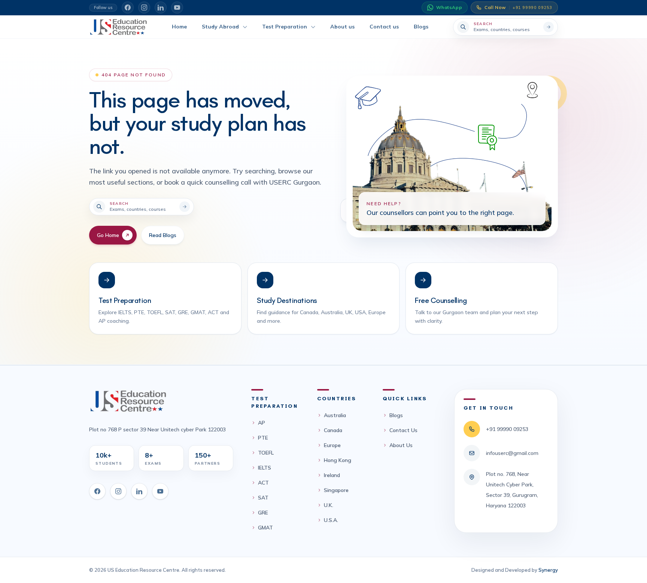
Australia (335, 415)
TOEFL (266, 452)
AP (261, 422)
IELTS (264, 467)
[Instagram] (118, 491)
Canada (333, 430)
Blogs (396, 415)
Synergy (548, 570)
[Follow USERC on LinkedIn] (161, 7)
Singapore (336, 490)
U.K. (328, 505)
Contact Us (403, 430)
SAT (263, 497)
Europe (332, 445)
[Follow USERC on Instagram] (144, 7)
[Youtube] (160, 491)
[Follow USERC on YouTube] (177, 7)
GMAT (265, 527)
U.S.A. (331, 520)
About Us (401, 445)
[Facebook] (97, 491)
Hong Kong (337, 460)
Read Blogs (162, 235)
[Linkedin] (139, 491)
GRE (263, 512)
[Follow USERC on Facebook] (128, 7)
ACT (263, 482)
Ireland (332, 475)
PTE (263, 437)
